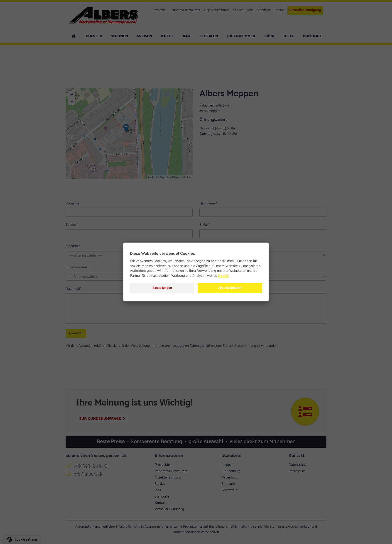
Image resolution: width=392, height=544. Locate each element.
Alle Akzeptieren (229, 287)
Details (223, 275)
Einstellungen (162, 287)
